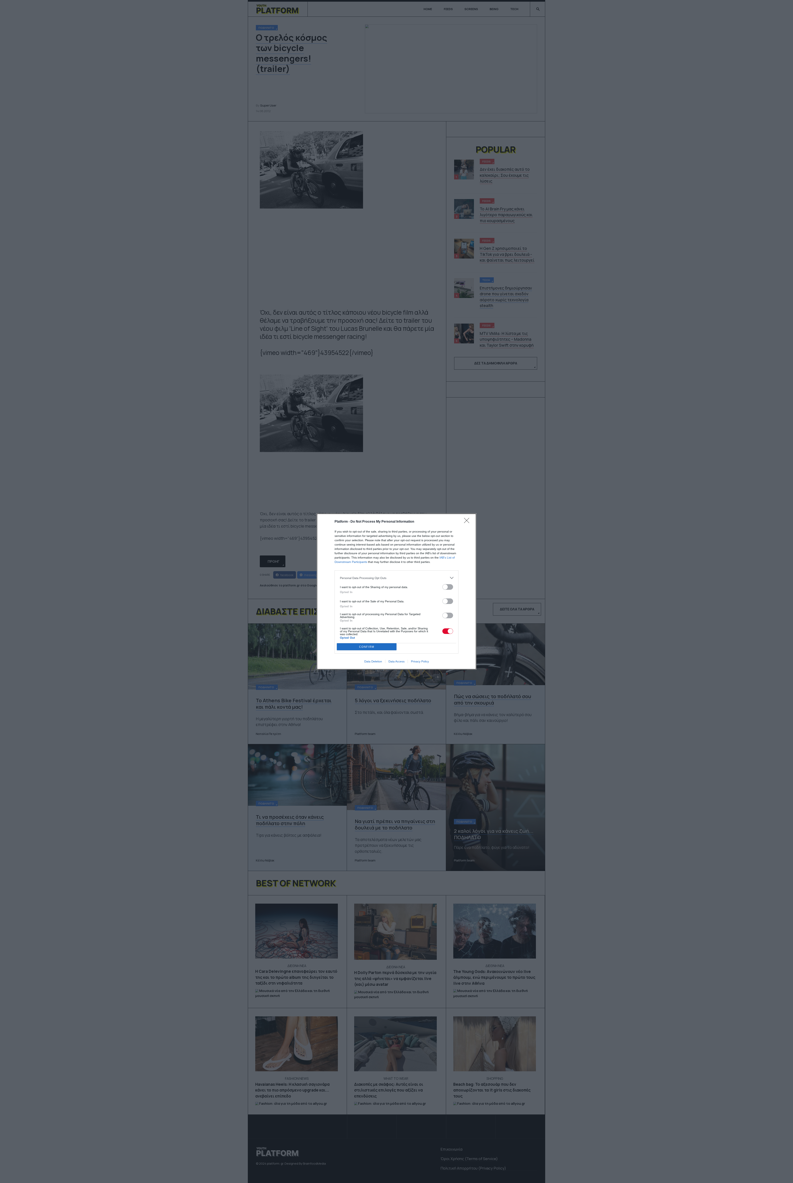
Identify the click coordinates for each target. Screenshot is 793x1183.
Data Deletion (373, 661)
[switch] (447, 587)
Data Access (396, 661)
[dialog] (396, 591)
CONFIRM (366, 646)
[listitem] (396, 578)
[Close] (468, 522)
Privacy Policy (420, 661)
